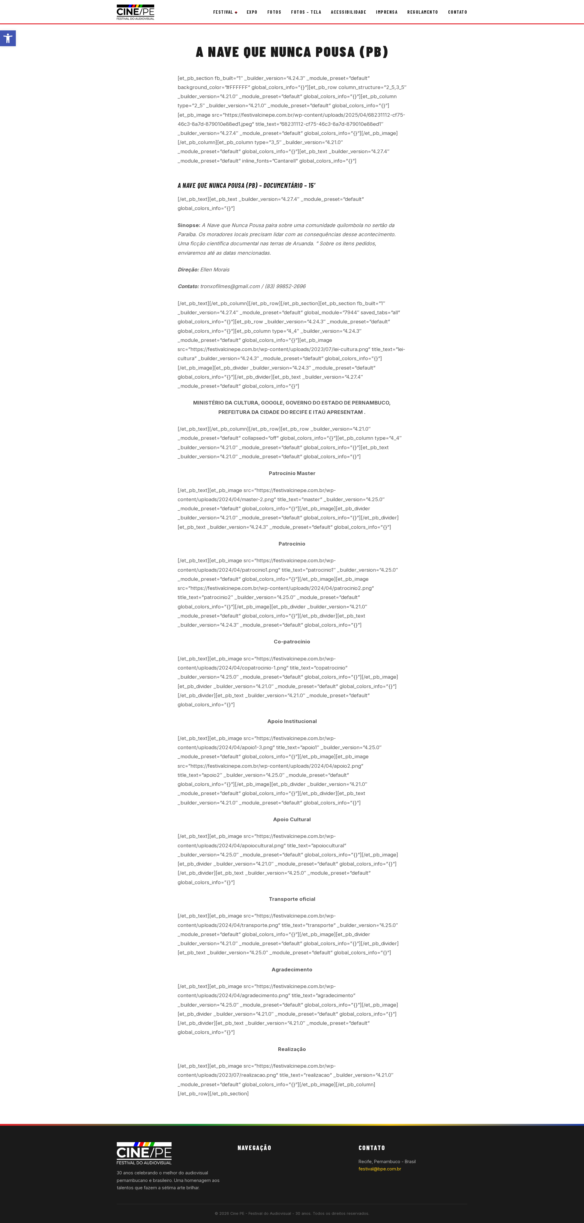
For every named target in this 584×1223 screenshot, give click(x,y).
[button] (8, 38)
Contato (458, 12)
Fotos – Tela (306, 12)
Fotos (274, 12)
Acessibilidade (348, 12)
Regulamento (422, 12)
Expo (252, 12)
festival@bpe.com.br (380, 1168)
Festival (223, 12)
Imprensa (387, 12)
